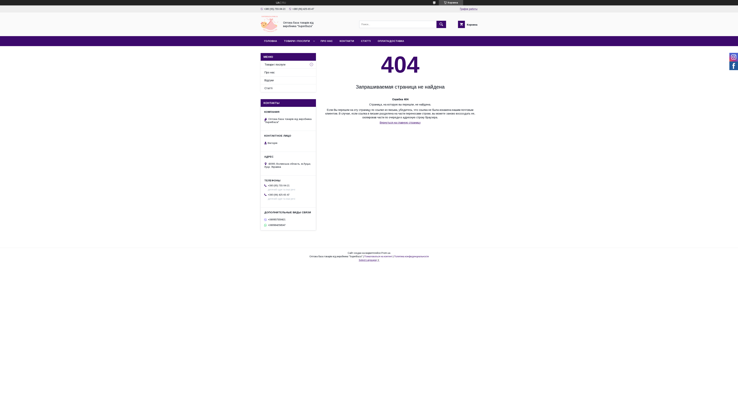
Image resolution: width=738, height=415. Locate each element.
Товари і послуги (297, 41)
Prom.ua (385, 253)
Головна (270, 41)
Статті (366, 41)
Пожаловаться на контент (378, 256)
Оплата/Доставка (391, 41)
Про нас (327, 41)
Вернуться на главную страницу (400, 122)
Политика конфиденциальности (411, 256)
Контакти (347, 41)
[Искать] (441, 24)
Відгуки (269, 80)
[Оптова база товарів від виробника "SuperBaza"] (269, 31)
